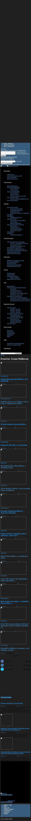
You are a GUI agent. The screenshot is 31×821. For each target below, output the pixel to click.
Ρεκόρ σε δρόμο (11, 323)
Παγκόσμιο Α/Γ (5, 508)
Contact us (6, 812)
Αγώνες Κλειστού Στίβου (13, 187)
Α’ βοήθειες (10, 233)
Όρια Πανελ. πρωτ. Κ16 (16, 294)
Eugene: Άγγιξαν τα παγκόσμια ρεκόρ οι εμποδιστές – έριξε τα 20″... (14, 534)
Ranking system (11, 273)
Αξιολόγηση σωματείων (16, 210)
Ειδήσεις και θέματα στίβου (14, 345)
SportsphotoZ (7, 810)
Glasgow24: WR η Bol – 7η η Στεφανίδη (14, 445)
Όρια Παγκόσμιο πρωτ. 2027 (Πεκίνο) (20, 300)
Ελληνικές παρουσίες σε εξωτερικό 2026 (12, 703)
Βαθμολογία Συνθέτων (13, 276)
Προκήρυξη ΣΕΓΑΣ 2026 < (14, 266)
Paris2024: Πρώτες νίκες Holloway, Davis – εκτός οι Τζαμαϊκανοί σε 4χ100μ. (15, 402)
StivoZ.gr (3, 384)
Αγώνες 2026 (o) (14, 193)
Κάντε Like (27, 661)
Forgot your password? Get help (9, 157)
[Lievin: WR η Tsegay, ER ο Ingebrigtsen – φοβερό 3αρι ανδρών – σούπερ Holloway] (13, 574)
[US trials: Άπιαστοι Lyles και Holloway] (13, 419)
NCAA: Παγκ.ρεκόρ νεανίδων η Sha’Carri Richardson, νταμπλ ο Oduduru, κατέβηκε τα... (14, 625)
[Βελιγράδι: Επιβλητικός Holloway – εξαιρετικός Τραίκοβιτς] (13, 506)
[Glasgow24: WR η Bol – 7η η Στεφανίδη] (13, 440)
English (6, 813)
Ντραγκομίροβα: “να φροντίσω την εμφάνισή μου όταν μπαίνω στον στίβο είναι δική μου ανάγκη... (15, 752)
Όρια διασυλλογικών (15, 290)
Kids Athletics (10, 232)
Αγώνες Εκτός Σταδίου (13, 197)
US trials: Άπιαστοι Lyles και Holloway (13, 424)
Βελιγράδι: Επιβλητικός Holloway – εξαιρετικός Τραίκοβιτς (12, 512)
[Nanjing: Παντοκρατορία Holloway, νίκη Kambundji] (13, 374)
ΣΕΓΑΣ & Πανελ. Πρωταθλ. (14, 247)
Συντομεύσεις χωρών (15, 230)
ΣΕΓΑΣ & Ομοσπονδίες (16, 229)
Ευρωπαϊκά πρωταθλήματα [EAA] (16, 249)
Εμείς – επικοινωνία (9, 146)
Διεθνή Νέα (10, 335)
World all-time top (14, 319)
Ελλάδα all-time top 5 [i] (16, 316)
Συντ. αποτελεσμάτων (12, 200)
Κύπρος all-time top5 (15, 322)
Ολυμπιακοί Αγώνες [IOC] (14, 252)
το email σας (18, 161)
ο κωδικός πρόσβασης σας (22, 153)
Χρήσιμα (6, 204)
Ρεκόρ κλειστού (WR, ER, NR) (15, 313)
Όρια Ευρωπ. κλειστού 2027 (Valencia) (20, 299)
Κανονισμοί (7, 257)
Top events (6, 807)
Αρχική (2, 355)
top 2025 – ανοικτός (15, 312)
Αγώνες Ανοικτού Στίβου (13, 191)
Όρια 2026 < (13, 289)
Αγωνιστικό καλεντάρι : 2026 (14, 176)
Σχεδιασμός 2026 (14, 211)
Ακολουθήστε (26, 665)
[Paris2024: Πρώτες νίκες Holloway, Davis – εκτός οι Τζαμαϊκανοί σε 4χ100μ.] (13, 397)
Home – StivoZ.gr (8, 143)
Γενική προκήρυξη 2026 (16, 208)
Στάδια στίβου (13, 226)
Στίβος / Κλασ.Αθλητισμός (14, 253)
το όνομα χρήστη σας (20, 152)
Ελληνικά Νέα (10, 332)
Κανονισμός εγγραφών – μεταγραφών (19, 213)
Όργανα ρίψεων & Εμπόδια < (14, 264)
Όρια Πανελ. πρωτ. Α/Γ (16, 292)
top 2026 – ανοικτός (15, 309)
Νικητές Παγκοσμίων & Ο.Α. (17, 246)
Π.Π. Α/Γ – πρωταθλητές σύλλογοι (19, 243)
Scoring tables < (11, 274)
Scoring (6, 269)
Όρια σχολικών (11, 286)
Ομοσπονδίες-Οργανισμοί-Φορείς (15, 343)
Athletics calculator (8, 809)
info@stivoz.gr (11, 800)
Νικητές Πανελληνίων (15, 244)
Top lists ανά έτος (11, 307)
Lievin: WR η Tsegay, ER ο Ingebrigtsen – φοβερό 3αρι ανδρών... (14, 579)
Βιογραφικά (10, 214)
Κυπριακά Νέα (11, 333)
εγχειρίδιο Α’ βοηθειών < (16, 234)
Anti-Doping (10, 216)
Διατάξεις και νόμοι (12, 219)
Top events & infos (12, 177)
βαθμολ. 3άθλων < (15, 277)
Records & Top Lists (9, 304)
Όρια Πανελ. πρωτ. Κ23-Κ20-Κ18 (19, 293)
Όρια (5, 282)
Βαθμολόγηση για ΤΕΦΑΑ (14, 279)
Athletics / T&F (8, 805)
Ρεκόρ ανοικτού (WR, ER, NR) (15, 317)
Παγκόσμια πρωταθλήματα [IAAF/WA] (17, 250)
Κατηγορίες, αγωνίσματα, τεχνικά (15, 260)
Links (5, 340)
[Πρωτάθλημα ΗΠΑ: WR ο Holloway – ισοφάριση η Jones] (13, 461)
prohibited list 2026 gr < (16, 217)
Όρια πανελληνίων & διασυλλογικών (16, 287)
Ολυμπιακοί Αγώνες (6, 398)
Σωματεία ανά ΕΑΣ (15, 227)
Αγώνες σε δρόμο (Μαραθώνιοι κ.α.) (19, 199)
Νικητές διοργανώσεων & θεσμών (16, 242)
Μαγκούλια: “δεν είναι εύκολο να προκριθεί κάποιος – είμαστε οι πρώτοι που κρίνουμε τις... (15, 729)
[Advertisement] (12, 685)
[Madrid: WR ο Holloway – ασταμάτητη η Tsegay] (13, 551)
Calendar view (10, 174)
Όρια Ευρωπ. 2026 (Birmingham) (18, 297)
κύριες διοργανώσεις (12, 186)
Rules (5, 806)
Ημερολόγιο (7, 171)
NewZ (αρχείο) (8, 327)
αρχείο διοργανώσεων (12, 178)
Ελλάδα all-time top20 (15, 320)
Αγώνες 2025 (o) (14, 194)
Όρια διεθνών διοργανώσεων (14, 296)
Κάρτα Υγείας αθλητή (15, 223)
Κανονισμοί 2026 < (12, 263)
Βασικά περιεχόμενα (9, 145)
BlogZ (8, 336)
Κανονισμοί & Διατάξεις (13, 262)
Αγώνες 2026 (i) (14, 188)
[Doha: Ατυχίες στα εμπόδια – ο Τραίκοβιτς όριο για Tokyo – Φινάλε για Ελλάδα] (13, 596)
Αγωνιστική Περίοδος (12, 207)
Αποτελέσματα (7, 182)
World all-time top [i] (15, 315)
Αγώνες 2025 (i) (14, 190)
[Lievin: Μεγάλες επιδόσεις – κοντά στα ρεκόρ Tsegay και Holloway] (13, 484)
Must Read (9, 330)
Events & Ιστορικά (8, 238)
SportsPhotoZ (7, 348)
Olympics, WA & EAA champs (18, 196)
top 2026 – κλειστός (15, 310)
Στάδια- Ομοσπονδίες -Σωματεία (15, 224)
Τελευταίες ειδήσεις (6, 697)
